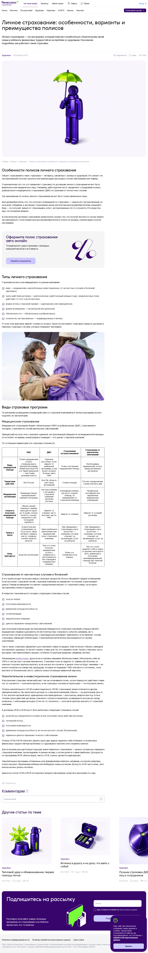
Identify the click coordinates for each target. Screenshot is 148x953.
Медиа (13, 161)
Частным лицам (30, 3)
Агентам (80, 10)
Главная (5, 161)
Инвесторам (57, 3)
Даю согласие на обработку (117, 910)
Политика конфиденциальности (15, 940)
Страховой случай (133, 10)
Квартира (51, 10)
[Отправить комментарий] (101, 799)
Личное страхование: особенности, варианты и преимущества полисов (59, 161)
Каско (4, 10)
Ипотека (13, 10)
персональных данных (129, 910)
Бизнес (70, 10)
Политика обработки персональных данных (51, 940)
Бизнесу (44, 3)
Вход (141, 3)
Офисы (74, 3)
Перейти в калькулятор (21, 261)
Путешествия (26, 10)
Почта (98, 903)
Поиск (86, 3)
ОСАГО (61, 10)
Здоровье (39, 10)
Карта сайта (78, 940)
